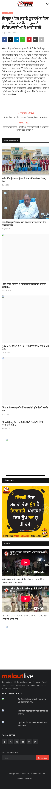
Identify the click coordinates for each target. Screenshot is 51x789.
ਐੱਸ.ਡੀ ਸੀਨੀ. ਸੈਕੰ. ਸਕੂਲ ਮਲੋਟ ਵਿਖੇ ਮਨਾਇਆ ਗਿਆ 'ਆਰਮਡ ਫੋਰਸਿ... (22, 423)
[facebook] (4, 741)
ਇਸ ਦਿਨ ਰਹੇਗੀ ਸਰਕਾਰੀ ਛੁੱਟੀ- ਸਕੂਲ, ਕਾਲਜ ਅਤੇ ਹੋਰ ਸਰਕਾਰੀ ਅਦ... (32, 700)
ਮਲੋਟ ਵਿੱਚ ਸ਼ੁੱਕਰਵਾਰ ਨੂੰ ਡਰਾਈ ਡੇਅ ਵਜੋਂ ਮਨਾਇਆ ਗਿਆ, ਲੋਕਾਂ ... (24, 180)
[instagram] (16, 741)
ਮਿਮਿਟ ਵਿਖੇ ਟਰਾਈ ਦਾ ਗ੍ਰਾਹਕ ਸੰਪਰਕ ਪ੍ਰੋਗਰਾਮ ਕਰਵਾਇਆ (26, 117)
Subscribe (42, 758)
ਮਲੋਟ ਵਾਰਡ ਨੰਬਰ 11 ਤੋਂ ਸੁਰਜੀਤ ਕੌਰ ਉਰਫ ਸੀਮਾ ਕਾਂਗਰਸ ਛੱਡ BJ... (24, 285)
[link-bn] (25, 457)
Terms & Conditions (24, 779)
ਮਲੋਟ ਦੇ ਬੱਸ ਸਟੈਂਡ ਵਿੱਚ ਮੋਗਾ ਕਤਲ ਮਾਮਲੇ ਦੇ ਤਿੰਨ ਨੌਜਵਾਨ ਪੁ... (33, 712)
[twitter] (10, 741)
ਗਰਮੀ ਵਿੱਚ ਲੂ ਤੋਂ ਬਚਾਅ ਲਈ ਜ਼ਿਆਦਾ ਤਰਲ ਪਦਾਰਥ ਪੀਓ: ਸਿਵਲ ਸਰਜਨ (24, 223)
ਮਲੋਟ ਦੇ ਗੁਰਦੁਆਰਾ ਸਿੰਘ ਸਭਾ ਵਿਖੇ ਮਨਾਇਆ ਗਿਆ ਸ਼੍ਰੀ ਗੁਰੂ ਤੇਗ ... (25, 347)
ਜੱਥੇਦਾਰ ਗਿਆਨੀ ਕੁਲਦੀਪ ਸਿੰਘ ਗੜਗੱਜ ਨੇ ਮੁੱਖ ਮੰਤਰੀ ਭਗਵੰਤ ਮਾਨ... (25, 409)
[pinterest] (29, 741)
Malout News (7, 13)
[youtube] (22, 741)
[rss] (35, 741)
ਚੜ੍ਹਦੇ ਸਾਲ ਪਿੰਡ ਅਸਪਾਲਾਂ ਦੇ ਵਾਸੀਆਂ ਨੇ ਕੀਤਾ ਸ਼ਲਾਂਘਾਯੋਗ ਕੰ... (32, 724)
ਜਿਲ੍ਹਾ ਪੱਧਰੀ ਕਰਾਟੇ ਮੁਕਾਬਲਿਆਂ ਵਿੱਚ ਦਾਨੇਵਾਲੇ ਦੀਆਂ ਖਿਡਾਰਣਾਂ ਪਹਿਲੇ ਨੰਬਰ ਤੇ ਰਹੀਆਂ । (25, 128)
